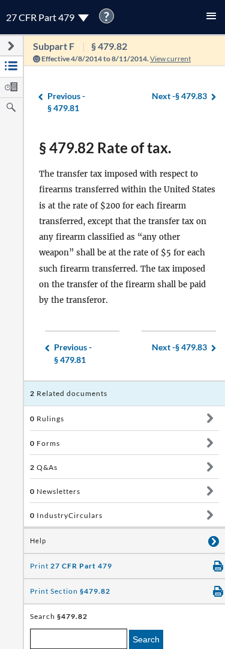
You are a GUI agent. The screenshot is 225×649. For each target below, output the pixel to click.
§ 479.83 (179, 96)
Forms (45, 443)
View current (170, 58)
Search (146, 639)
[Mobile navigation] (211, 17)
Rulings (47, 418)
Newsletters (55, 491)
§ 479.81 (66, 102)
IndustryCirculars (66, 515)
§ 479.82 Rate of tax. (105, 147)
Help (38, 540)
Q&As (44, 467)
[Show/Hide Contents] (209, 418)
